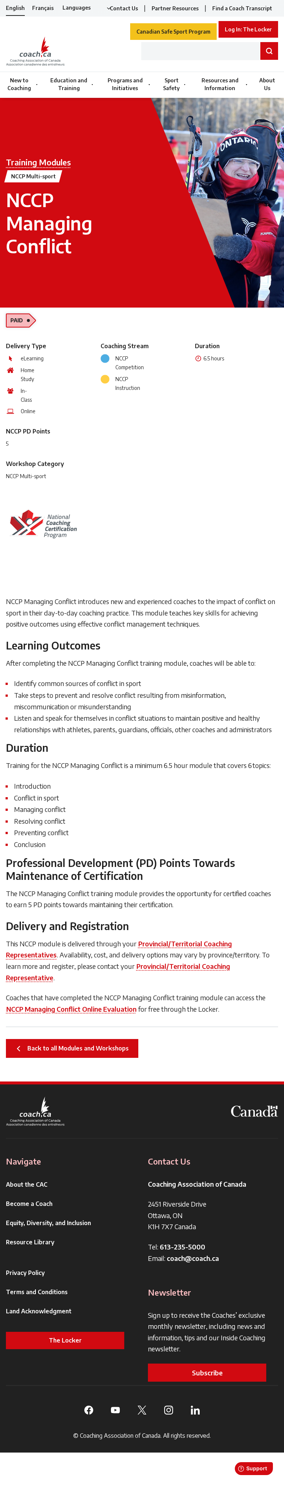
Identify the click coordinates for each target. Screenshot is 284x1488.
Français (43, 8)
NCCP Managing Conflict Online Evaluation (71, 1009)
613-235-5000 (182, 1246)
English (15, 8)
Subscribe (207, 1372)
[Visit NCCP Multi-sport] (43, 523)
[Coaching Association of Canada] (35, 1111)
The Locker (65, 1340)
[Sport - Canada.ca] (254, 1111)
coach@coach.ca (193, 1258)
